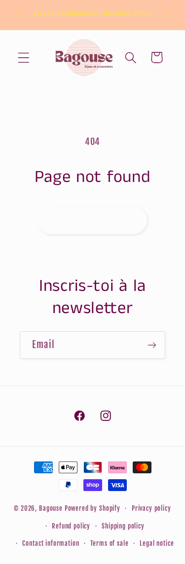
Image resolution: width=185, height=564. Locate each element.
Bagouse (51, 508)
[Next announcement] (165, 15)
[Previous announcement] (20, 15)
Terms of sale (109, 543)
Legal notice (157, 543)
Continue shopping (92, 219)
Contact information (50, 543)
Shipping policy (123, 526)
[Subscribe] (152, 345)
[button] (24, 57)
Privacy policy (151, 508)
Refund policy (71, 526)
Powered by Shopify (92, 508)
